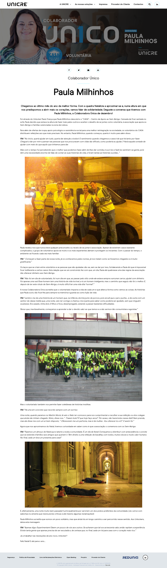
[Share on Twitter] (79, 70)
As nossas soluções (84, 4)
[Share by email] (88, 70)
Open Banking (71, 557)
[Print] (98, 70)
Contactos (138, 4)
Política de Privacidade (27, 557)
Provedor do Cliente (120, 4)
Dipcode (107, 565)
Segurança (11, 557)
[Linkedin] (157, 4)
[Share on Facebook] (69, 70)
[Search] (149, 4)
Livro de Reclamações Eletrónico (51, 557)
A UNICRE (64, 4)
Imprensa (103, 4)
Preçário (84, 557)
